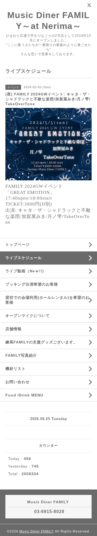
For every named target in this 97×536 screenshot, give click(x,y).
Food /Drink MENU (24, 395)
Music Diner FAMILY (36, 531)
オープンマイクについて (27, 315)
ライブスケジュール (23, 258)
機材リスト (15, 368)
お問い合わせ (17, 382)
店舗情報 (13, 329)
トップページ (17, 244)
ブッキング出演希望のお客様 (31, 284)
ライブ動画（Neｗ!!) (24, 271)
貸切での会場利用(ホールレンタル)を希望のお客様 (47, 300)
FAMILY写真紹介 (21, 355)
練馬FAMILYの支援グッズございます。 (41, 342)
